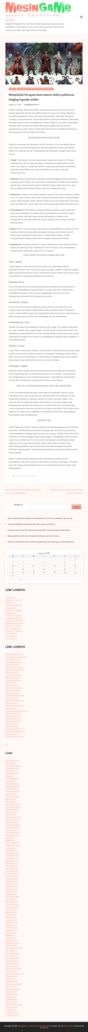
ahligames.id (10, 909)
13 (44, 566)
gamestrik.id (10, 799)
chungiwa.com (11, 698)
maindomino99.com (13, 618)
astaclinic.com (11, 726)
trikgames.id (10, 802)
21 (54, 569)
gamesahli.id (10, 894)
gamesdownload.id (13, 984)
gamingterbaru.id (13, 819)
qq (6, 745)
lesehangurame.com (14, 654)
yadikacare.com (11, 724)
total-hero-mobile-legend (26, 476)
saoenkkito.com (12, 664)
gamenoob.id (11, 986)
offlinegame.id (11, 830)
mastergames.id (12, 943)
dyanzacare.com (12, 734)
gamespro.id (10, 979)
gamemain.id (10, 917)
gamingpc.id (10, 814)
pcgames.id (10, 840)
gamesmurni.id (11, 886)
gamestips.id (10, 794)
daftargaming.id (12, 963)
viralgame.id (10, 1009)
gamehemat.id (11, 912)
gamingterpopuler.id (14, 974)
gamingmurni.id (12, 855)
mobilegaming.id (12, 827)
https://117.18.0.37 (13, 626)
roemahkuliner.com (13, 662)
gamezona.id (10, 925)
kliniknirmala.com (12, 713)
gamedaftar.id (11, 999)
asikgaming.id (11, 881)
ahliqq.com (10, 603)
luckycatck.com (11, 672)
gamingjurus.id (11, 858)
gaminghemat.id (12, 853)
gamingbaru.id (11, 950)
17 (13, 569)
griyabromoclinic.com (14, 736)
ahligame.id (10, 935)
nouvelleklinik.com (13, 716)
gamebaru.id (10, 991)
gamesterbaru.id (12, 791)
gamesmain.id (11, 891)
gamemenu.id (11, 922)
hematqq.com (11, 633)
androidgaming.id (12, 766)
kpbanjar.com (11, 708)
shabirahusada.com (13, 721)
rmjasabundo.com (13, 690)
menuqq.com (11, 638)
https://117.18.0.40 (13, 631)
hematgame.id (11, 940)
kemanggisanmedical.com (16, 711)
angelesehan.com (12, 677)
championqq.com (12, 628)
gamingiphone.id (12, 804)
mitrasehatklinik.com (14, 706)
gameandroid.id (12, 768)
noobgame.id (11, 1007)
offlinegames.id (12, 778)
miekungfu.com (12, 685)
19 (34, 569)
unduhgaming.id (12, 958)
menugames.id (11, 904)
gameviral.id (10, 997)
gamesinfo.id (10, 781)
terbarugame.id (12, 843)
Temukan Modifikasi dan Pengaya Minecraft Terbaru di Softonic (31, 524)
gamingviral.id (11, 953)
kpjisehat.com (11, 703)
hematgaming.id (12, 896)
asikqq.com (10, 597)
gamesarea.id (11, 930)
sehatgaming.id (12, 966)
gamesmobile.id (12, 786)
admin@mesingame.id (31, 105)
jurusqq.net (10, 608)
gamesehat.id (11, 1002)
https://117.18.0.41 (13, 615)
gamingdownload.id (14, 948)
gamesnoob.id (11, 976)
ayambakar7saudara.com (16, 657)
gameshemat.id (12, 907)
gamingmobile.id (12, 807)
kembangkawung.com (14, 695)
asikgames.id (10, 914)
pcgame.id (9, 837)
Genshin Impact (24, 89)
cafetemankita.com (13, 688)
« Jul (20, 579)
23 (75, 569)
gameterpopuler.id (13, 1004)
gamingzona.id (11, 871)
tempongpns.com (13, 659)
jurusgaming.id (11, 873)
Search (76, 506)
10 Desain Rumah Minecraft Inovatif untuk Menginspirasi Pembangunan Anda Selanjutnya (41, 542)
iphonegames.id (12, 773)
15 (65, 566)
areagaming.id (11, 879)
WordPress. (44, 1028)
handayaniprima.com (14, 667)
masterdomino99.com (14, 623)
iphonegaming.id (12, 825)
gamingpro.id (11, 956)
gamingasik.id (11, 863)
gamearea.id (10, 932)
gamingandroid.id (12, 817)
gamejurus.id (11, 920)
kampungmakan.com (14, 670)
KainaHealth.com (12, 718)
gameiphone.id (11, 771)
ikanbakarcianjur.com (14, 700)
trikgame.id (10, 763)
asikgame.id (10, 938)
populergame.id (12, 1015)
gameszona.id (11, 899)
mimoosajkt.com (12, 693)
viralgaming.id (11, 971)
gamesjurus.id (11, 889)
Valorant (48, 89)
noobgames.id (11, 994)
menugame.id (11, 945)
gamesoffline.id (12, 789)
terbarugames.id (12, 845)
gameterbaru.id (12, 796)
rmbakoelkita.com (13, 675)
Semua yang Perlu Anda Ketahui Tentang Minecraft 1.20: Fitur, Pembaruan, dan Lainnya (40, 518)
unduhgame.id (11, 1012)
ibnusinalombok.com (14, 729)
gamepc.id (9, 776)
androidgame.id (12, 760)
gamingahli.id (11, 866)
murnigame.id (11, 927)
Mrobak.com (10, 682)
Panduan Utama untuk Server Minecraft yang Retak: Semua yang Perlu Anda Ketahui (39, 530)
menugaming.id (12, 876)
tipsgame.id (10, 848)
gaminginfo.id (11, 850)
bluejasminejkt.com (13, 680)
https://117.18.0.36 (13, 600)
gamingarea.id (11, 868)
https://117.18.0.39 (13, 605)
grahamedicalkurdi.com (15, 731)
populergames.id (12, 989)
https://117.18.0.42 (13, 610)
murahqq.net (11, 613)
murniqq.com (11, 636)
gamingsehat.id (12, 961)
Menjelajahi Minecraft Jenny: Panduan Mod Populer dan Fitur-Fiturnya (33, 536)
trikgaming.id (11, 812)
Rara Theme (69, 1026)
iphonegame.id (11, 822)
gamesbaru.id (11, 981)
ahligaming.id (11, 902)
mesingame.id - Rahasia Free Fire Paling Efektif (34, 1026)
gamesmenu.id (11, 884)
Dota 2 (12, 89)
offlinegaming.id (12, 832)
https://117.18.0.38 (13, 620)
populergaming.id (13, 968)
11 (23, 566)
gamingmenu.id (12, 861)
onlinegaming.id (12, 835)
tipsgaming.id (11, 809)
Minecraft (37, 89)
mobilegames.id (12, 784)
